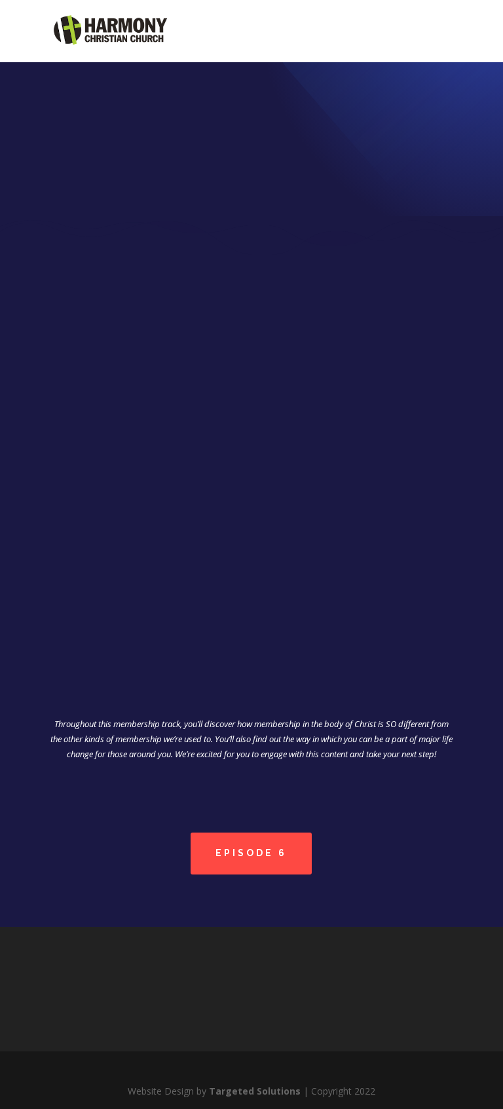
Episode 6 (251, 853)
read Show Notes (252, 621)
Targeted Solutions (255, 1091)
